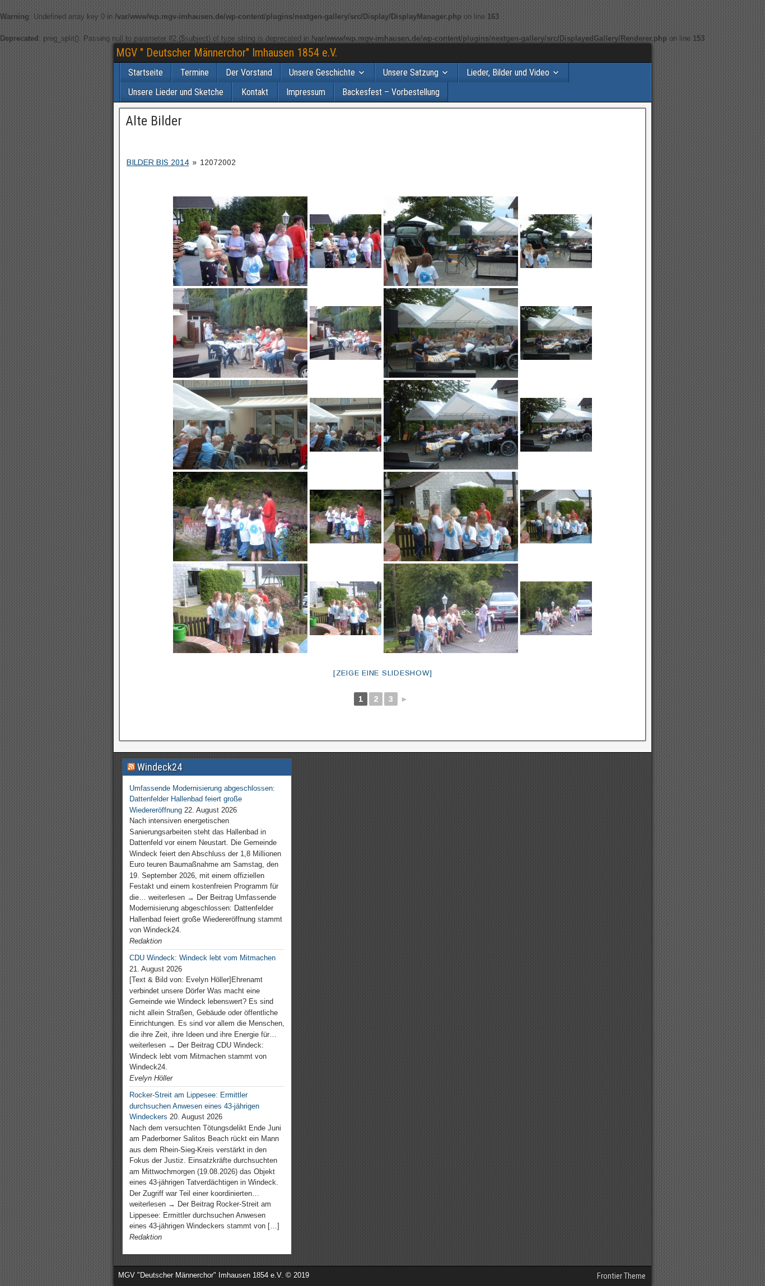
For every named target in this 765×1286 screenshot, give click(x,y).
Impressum (305, 92)
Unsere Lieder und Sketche (175, 92)
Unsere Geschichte (322, 72)
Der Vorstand (249, 72)
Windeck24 (159, 767)
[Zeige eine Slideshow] (382, 673)
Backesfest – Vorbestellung (391, 92)
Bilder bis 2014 (158, 162)
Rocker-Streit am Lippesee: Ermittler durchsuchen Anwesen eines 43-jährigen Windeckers (194, 1106)
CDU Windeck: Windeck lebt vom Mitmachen (202, 958)
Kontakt (254, 92)
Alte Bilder (153, 121)
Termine (194, 72)
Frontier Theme (621, 1276)
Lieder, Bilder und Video (508, 72)
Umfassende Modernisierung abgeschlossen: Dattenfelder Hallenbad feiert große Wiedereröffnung (202, 799)
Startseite (145, 72)
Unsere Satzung (411, 72)
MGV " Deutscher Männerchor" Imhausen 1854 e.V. (226, 52)
